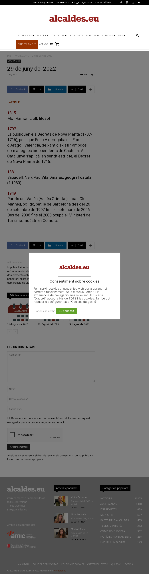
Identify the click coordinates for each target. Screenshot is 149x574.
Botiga (75, 2)
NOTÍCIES (91, 35)
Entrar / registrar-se (43, 2)
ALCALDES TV (76, 35)
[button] (137, 35)
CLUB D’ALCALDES (27, 44)
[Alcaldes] (74, 18)
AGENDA (43, 44)
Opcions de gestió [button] (45, 310)
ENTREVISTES (24, 35)
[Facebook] (121, 2)
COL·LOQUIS (57, 35)
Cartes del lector (103, 2)
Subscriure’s (62, 2)
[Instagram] (127, 2)
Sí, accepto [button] (66, 311)
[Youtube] (139, 2)
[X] (133, 2)
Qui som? (87, 2)
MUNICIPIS (107, 35)
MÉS (120, 35)
